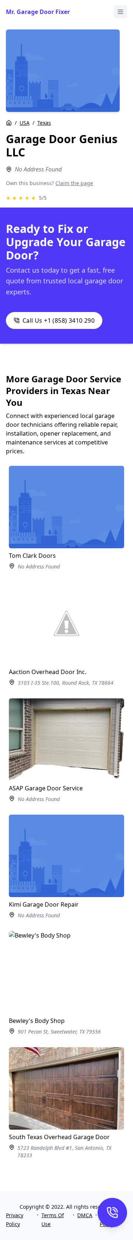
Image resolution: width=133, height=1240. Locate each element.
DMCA (84, 1215)
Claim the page (74, 183)
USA (25, 122)
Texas (44, 122)
